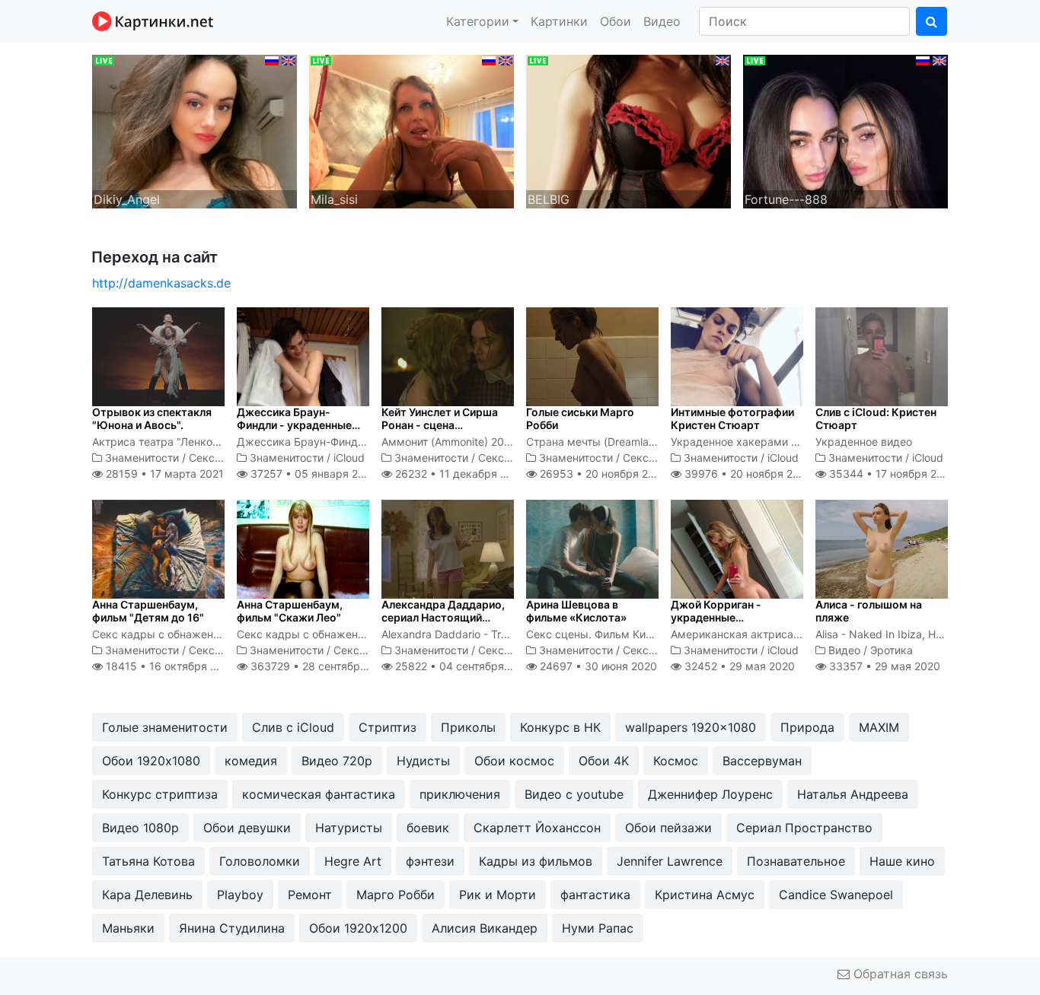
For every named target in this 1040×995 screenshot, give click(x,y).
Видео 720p (336, 760)
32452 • (738, 666)
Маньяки (128, 928)
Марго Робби (395, 894)
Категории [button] (477, 21)
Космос (675, 760)
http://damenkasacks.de (161, 283)
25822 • (462, 666)
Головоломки (259, 861)
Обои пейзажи (668, 827)
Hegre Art (352, 861)
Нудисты (423, 760)
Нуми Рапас (597, 928)
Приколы (468, 727)
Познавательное (796, 861)
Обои (615, 21)
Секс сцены (220, 457)
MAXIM (879, 727)
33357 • (883, 666)
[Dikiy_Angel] (194, 130)
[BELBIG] (628, 130)
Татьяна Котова (148, 861)
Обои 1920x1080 (151, 760)
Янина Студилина (232, 928)
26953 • (602, 473)
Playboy (240, 894)
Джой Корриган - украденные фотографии (716, 617)
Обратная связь (899, 973)
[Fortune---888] (845, 130)
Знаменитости (142, 457)
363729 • (321, 666)
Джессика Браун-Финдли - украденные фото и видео (294, 424)
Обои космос (514, 760)
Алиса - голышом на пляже (868, 611)
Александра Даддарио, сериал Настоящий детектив (443, 617)
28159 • (163, 473)
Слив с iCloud (293, 727)
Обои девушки (247, 827)
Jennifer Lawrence (670, 861)
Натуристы (348, 827)
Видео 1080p (140, 827)
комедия (251, 760)
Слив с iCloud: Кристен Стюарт (875, 418)
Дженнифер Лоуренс (710, 794)
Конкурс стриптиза (160, 794)
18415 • (169, 666)
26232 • (459, 473)
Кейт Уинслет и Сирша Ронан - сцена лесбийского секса (439, 424)
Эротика (891, 650)
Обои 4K (604, 760)
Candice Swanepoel (836, 894)
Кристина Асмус (704, 894)
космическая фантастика (318, 794)
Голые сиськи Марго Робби (580, 418)
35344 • (891, 473)
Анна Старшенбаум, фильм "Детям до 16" (148, 611)
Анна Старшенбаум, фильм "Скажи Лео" (290, 611)
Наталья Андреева (852, 794)
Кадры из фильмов (535, 861)
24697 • (597, 666)
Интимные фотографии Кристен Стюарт (732, 418)
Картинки (559, 21)
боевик (428, 827)
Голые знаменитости (165, 727)
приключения (460, 794)
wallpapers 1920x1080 (690, 727)
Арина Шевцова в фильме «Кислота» (576, 611)
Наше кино (902, 861)
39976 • (746, 473)
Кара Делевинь (147, 894)
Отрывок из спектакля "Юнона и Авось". (152, 418)
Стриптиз (387, 727)
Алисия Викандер (485, 928)
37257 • (311, 473)
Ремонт (310, 894)
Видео (662, 21)
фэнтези (430, 861)
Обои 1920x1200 (358, 928)
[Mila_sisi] (411, 130)
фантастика (595, 894)
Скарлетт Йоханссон (537, 827)
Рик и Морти (497, 894)
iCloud (349, 457)
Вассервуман (762, 760)
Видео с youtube (574, 794)
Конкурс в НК (560, 727)
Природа (807, 727)
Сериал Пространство (804, 827)
